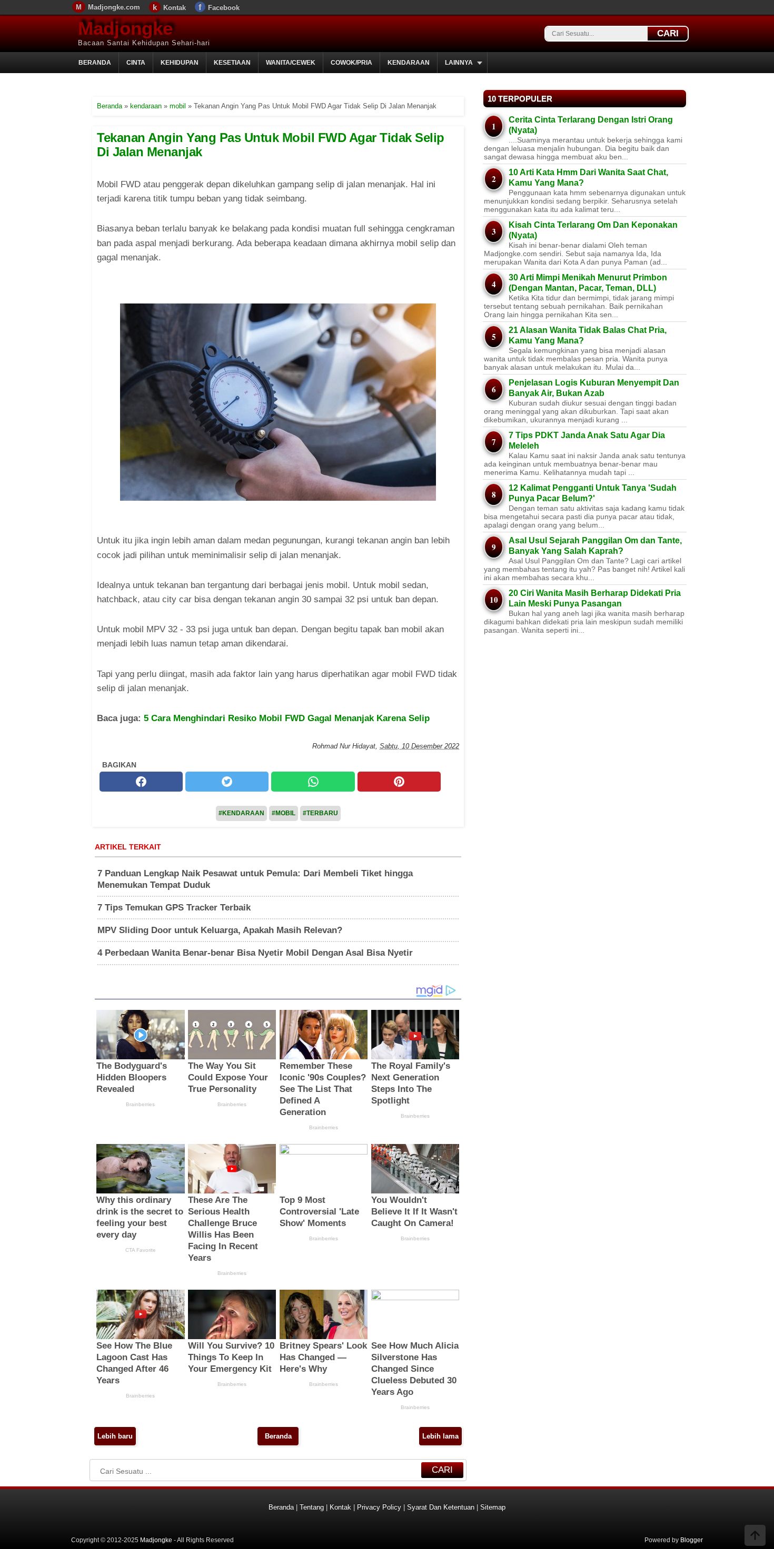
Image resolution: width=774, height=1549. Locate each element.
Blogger (691, 1540)
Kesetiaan (232, 62)
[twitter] (227, 782)
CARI (668, 33)
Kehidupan (180, 62)
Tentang (312, 1507)
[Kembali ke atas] (755, 1536)
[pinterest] (399, 782)
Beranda (94, 62)
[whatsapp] (312, 782)
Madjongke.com (114, 7)
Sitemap (492, 1507)
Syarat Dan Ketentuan (440, 1507)
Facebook (224, 8)
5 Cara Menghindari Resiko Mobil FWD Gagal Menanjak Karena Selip (287, 718)
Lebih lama (440, 1436)
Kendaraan (409, 62)
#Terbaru (320, 813)
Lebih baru (115, 1436)
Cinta (135, 62)
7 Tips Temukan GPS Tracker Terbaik (174, 908)
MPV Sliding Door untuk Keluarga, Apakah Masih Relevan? (219, 930)
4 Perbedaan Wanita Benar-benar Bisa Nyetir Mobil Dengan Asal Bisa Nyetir (255, 953)
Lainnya (459, 62)
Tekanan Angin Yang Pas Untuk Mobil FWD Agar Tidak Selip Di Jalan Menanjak (270, 144)
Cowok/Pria (351, 62)
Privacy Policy (379, 1507)
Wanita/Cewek (290, 62)
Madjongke (125, 28)
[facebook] (141, 782)
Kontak (174, 8)
